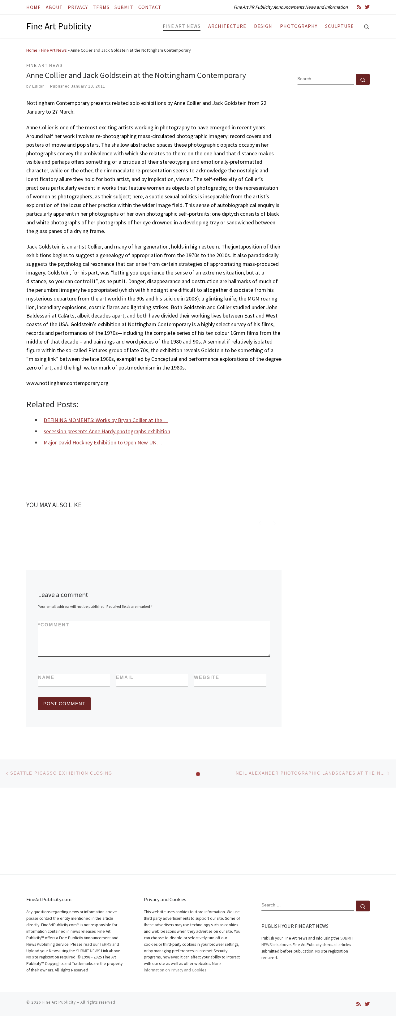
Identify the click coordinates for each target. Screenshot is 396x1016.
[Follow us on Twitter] (367, 7)
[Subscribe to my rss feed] (359, 7)
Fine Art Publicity (59, 1002)
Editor (38, 86)
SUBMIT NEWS (88, 950)
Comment (53, 624)
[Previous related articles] (260, 523)
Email (125, 677)
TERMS (105, 944)
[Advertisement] (333, 190)
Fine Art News (54, 50)
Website (206, 677)
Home (31, 50)
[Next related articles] (275, 523)
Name (46, 677)
